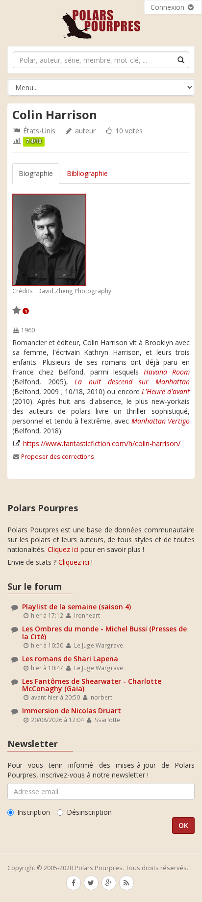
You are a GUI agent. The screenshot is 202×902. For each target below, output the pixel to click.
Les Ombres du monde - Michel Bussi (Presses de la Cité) (104, 632)
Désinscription (89, 812)
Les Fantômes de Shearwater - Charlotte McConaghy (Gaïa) (91, 684)
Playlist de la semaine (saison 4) (76, 606)
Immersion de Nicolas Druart (71, 710)
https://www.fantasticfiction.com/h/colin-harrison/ (101, 443)
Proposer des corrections (57, 456)
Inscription (33, 812)
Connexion (168, 7)
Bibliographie (87, 173)
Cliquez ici (63, 549)
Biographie (36, 173)
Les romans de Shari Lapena (70, 658)
